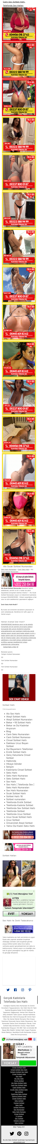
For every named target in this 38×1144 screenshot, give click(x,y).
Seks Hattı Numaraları (8, 569)
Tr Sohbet (19, 1116)
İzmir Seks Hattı (23, 569)
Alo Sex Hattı (19, 1079)
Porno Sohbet (19, 1081)
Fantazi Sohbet (19, 1103)
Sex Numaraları (19, 1110)
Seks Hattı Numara (19, 1112)
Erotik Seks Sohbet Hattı (19, 1090)
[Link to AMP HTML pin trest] (30, 990)
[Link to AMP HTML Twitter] (8, 990)
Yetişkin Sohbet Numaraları (10, 654)
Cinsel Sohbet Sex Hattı (19, 1070)
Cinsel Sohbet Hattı (19, 1067)
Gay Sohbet (19, 1118)
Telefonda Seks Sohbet (19, 1094)
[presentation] (32, 873)
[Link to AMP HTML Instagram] (22, 990)
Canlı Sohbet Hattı (19, 1087)
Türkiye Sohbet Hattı (19, 1096)
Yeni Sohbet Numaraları (9, 660)
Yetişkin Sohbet (19, 1121)
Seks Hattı (19, 1105)
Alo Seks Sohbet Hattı (19, 1083)
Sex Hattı (19, 1076)
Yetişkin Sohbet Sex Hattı (19, 1072)
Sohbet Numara (19, 1107)
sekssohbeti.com (19, 1142)
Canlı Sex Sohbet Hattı (19, 1085)
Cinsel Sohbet (19, 1114)
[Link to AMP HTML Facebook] (15, 990)
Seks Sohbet (19, 1101)
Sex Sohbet (19, 1092)
